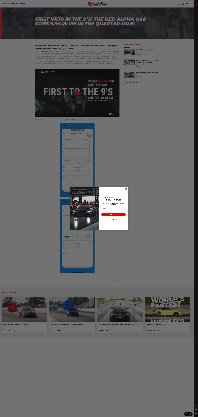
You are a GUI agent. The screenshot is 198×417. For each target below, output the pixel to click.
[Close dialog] (126, 189)
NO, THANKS (113, 219)
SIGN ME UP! (113, 214)
